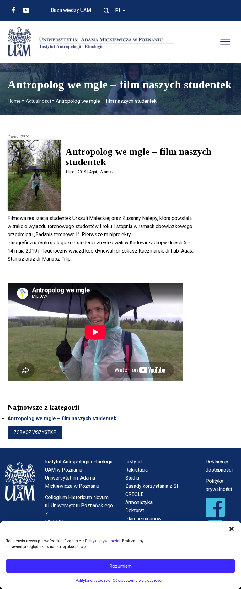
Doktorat (134, 510)
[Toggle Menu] (225, 42)
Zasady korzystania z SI (151, 486)
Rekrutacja (136, 470)
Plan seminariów (143, 519)
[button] (231, 529)
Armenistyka (139, 502)
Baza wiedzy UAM (71, 10)
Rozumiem (121, 566)
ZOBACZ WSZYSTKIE (35, 432)
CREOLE (134, 494)
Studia (132, 478)
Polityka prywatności (102, 541)
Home (14, 101)
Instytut (133, 462)
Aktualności (38, 101)
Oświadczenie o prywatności (137, 580)
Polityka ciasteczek (93, 580)
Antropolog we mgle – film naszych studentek (62, 418)
